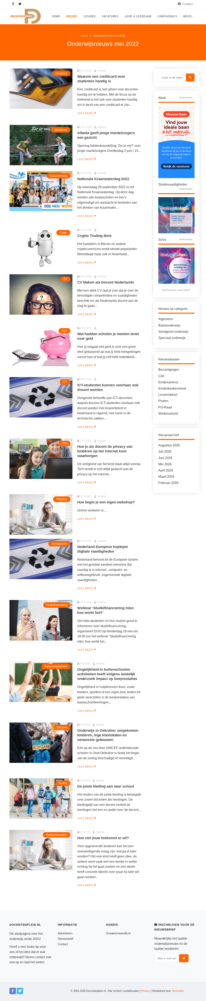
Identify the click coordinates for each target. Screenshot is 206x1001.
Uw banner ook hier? (176, 290)
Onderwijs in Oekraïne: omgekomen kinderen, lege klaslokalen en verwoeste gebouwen (107, 735)
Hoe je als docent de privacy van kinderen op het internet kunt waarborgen (105, 451)
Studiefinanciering (56, 604)
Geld (64, 330)
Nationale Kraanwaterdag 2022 (103, 179)
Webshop (61, 499)
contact (40, 957)
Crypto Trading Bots (94, 236)
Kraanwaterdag (58, 175)
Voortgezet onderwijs (173, 331)
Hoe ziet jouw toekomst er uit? (103, 838)
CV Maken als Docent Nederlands (105, 282)
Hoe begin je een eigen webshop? (106, 502)
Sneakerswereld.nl (118, 933)
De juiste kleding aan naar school (105, 786)
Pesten (163, 401)
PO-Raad (165, 407)
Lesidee (89, 16)
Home (56, 16)
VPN (64, 443)
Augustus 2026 (169, 445)
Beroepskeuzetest (56, 834)
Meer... (188, 16)
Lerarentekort (167, 394)
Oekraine (62, 727)
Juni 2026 (165, 458)
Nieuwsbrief (65, 938)
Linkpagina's (167, 16)
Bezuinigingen (168, 369)
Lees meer (85, 113)
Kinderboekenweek (172, 388)
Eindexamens (168, 382)
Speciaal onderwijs (172, 338)
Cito (161, 376)
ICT (65, 382)
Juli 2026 (164, 451)
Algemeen (165, 319)
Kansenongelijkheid (56, 666)
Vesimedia (178, 990)
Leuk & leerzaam (138, 16)
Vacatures (110, 16)
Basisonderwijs (169, 325)
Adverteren (65, 933)
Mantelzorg (60, 129)
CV (65, 279)
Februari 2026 (168, 483)
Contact (187, 4)
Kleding (63, 783)
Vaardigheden (59, 543)
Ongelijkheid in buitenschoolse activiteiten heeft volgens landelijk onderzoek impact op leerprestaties (107, 674)
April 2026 (165, 470)
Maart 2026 (166, 476)
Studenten (61, 73)
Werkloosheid (168, 413)
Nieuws (71, 16)
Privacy (145, 990)
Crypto (63, 232)
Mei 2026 (165, 464)
